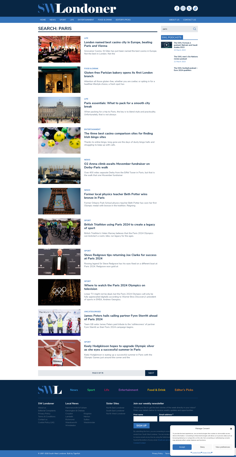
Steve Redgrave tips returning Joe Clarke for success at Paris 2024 (120, 257)
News (53, 19)
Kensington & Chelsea (74, 410)
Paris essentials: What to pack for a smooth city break (117, 105)
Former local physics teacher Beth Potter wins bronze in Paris (115, 196)
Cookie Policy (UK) (46, 422)
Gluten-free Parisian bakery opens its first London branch (118, 74)
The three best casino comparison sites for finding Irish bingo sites (118, 135)
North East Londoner (115, 407)
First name (138, 415)
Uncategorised (92, 311)
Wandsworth (71, 422)
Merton (87, 416)
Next (151, 373)
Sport (63, 19)
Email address (166, 415)
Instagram (183, 8)
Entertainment (86, 19)
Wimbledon (70, 425)
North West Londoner (115, 413)
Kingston (87, 413)
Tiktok (195, 8)
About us (174, 19)
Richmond (69, 419)
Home (43, 19)
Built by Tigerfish (73, 453)
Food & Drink (105, 19)
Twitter (189, 8)
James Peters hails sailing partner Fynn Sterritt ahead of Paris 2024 (120, 317)
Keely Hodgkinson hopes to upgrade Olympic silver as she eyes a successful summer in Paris (119, 348)
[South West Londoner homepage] (77, 8)
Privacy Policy (207, 453)
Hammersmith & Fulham (76, 407)
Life (72, 19)
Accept (182, 447)
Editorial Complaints (47, 410)
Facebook (176, 8)
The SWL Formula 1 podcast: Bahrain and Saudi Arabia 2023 (185, 45)
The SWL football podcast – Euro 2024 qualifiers (186, 69)
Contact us (189, 19)
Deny (202, 447)
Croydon (69, 413)
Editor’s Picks (184, 389)
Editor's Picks (123, 19)
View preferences (223, 447)
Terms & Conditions (46, 416)
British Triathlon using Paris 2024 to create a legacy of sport (119, 226)
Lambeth (69, 416)
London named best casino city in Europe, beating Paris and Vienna (118, 44)
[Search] (195, 29)
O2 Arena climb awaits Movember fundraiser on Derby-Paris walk (117, 165)
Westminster (89, 422)
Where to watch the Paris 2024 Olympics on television (114, 287)
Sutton (86, 419)
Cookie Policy (196, 453)
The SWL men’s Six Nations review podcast (186, 57)
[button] (231, 428)
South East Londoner (115, 410)
